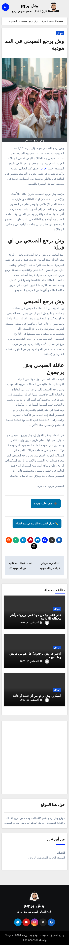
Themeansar (30, 940)
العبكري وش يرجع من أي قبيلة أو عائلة (37, 695)
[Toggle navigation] (64, 7)
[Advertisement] (34, 758)
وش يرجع (29, 5)
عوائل (60, 33)
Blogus (9, 935)
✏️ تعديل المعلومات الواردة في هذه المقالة (37, 523)
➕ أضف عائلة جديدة (45, 503)
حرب (43, 168)
